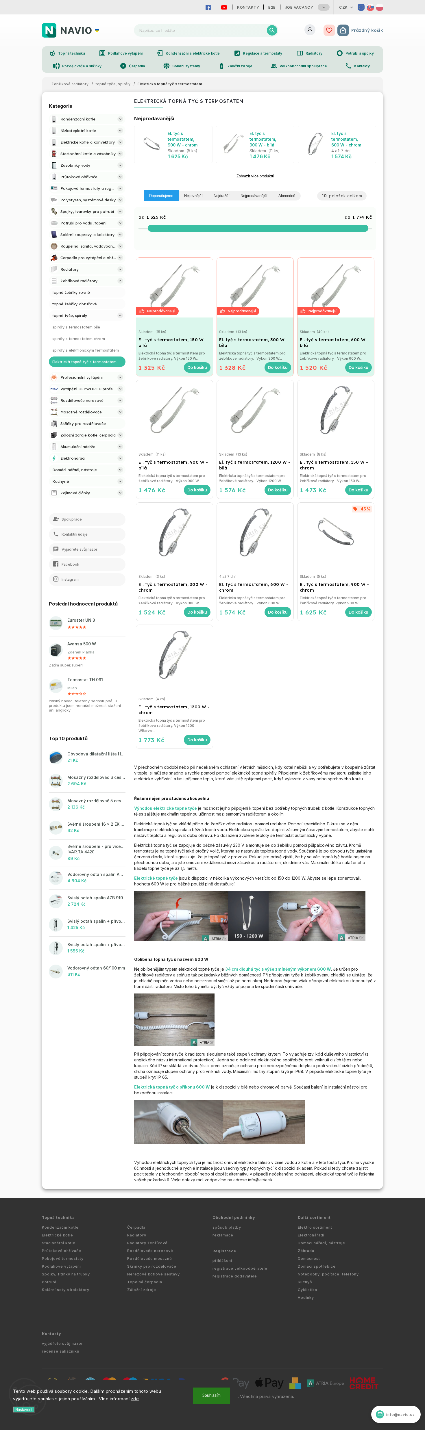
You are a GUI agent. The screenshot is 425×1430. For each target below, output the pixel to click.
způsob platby (226, 1227)
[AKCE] (174, 287)
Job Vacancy (299, 7)
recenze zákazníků (61, 1351)
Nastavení (23, 1409)
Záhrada (306, 1251)
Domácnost (309, 1258)
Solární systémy (181, 65)
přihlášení (222, 1260)
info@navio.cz (396, 1414)
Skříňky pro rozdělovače (151, 1266)
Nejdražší (222, 196)
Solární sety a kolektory (65, 1290)
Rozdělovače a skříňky (77, 65)
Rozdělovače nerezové (150, 1251)
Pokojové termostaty (63, 1258)
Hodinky (306, 1297)
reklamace (222, 1235)
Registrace (224, 1251)
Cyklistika (307, 1290)
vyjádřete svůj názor (62, 1343)
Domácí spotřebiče (317, 1266)
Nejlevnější (193, 196)
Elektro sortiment (315, 1227)
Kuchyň (305, 1282)
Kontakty (248, 7)
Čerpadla (132, 65)
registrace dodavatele (234, 1276)
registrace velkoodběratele (239, 1268)
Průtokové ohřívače (61, 1251)
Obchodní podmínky (233, 1217)
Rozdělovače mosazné (149, 1258)
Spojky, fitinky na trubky (66, 1274)
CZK (343, 7)
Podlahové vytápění (121, 53)
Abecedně (286, 196)
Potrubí (49, 1282)
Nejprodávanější (254, 196)
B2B (272, 7)
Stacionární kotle (58, 1243)
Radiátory (309, 53)
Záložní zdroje (235, 65)
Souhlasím (211, 1395)
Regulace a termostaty (258, 53)
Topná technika (67, 53)
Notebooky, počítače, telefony (328, 1274)
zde (135, 1398)
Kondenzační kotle (60, 1227)
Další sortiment (314, 1217)
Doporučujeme (161, 196)
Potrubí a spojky (355, 53)
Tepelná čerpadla (144, 1282)
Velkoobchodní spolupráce (298, 65)
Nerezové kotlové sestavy (153, 1274)
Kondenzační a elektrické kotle (188, 53)
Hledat (272, 30)
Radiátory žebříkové (147, 1243)
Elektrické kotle (57, 1235)
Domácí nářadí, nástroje (321, 1243)
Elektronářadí (311, 1235)
